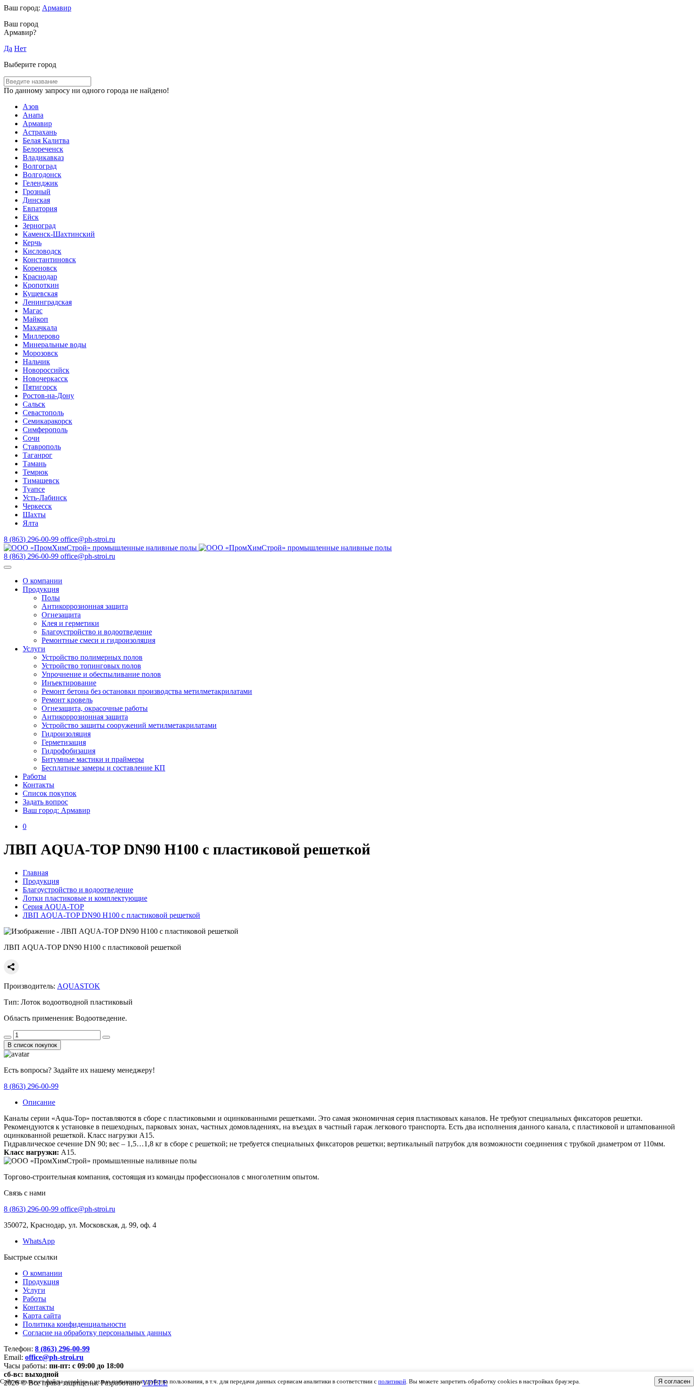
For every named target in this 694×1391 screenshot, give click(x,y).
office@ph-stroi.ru (54, 1357)
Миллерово (41, 336)
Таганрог (37, 455)
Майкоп (35, 319)
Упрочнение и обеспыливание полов (101, 674)
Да (8, 48)
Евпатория (40, 209)
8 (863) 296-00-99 (31, 1086)
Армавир (56, 8)
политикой (392, 1381)
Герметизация (64, 742)
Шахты (34, 515)
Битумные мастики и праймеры (93, 759)
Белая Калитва (46, 141)
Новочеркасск (45, 379)
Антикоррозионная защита (85, 606)
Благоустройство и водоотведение (97, 632)
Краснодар (40, 277)
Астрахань (40, 132)
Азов (31, 106)
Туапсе (34, 489)
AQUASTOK (78, 986)
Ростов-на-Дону (48, 396)
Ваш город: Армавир (56, 810)
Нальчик (36, 362)
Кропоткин (41, 285)
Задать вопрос (45, 802)
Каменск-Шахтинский (59, 234)
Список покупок (49, 793)
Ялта (30, 523)
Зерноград (39, 226)
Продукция (41, 589)
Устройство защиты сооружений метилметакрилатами (129, 725)
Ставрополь (42, 447)
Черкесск (37, 506)
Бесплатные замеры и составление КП (103, 768)
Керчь (32, 243)
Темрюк (35, 472)
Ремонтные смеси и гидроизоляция (98, 640)
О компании (42, 581)
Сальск (34, 404)
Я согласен (674, 1381)
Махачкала (40, 328)
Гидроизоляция (66, 734)
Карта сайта (42, 1316)
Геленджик (40, 183)
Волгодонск (42, 175)
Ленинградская (47, 302)
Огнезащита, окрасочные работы (95, 708)
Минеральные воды (54, 345)
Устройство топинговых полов (91, 666)
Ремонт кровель (67, 700)
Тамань (34, 464)
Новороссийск (46, 370)
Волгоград (40, 166)
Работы (34, 776)
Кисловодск (42, 251)
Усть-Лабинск (45, 498)
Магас (32, 311)
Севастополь (43, 413)
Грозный (37, 192)
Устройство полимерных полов (92, 657)
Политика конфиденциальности (74, 1324)
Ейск (31, 217)
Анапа (33, 115)
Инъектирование (69, 683)
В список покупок (32, 1045)
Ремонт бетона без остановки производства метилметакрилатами (147, 691)
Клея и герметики (70, 623)
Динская (36, 200)
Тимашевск (41, 481)
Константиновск (49, 260)
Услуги (34, 649)
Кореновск (40, 268)
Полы (51, 598)
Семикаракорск (47, 421)
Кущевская (40, 294)
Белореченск (43, 149)
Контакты (38, 785)
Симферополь (45, 430)
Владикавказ (43, 158)
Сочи (31, 438)
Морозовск (40, 353)
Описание (39, 1102)
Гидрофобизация (68, 751)
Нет (20, 48)
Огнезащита (61, 615)
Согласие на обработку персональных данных (97, 1333)
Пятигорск (40, 387)
